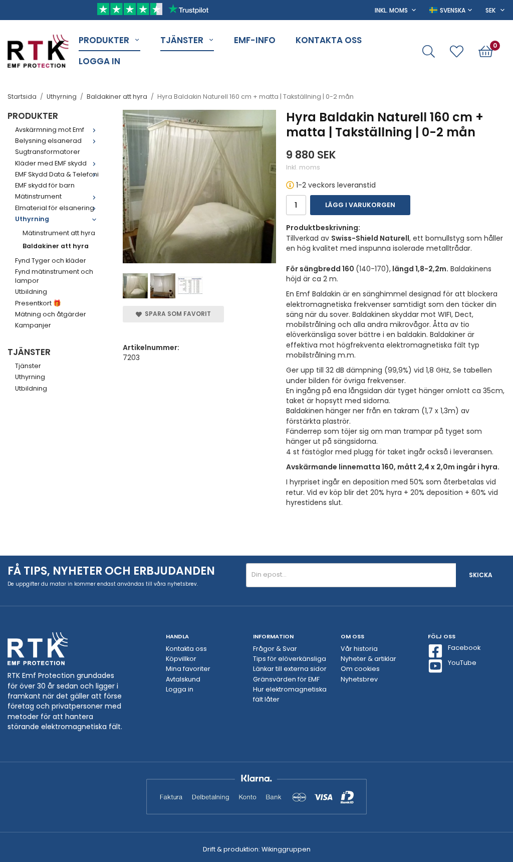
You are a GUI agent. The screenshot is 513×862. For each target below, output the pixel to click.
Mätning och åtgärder (50, 314)
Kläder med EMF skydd (51, 163)
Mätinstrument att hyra (59, 233)
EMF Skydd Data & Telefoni (57, 174)
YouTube (462, 662)
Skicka (480, 575)
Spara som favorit (176, 313)
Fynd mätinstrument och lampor (54, 276)
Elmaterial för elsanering (54, 208)
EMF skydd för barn (45, 185)
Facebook (464, 647)
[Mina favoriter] (456, 51)
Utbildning (31, 291)
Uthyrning (32, 219)
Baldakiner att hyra (56, 246)
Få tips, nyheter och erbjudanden (111, 571)
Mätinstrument (38, 196)
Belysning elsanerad (48, 140)
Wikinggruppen (286, 849)
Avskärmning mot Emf (49, 129)
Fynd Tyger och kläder (50, 260)
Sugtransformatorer (47, 151)
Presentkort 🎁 (38, 303)
